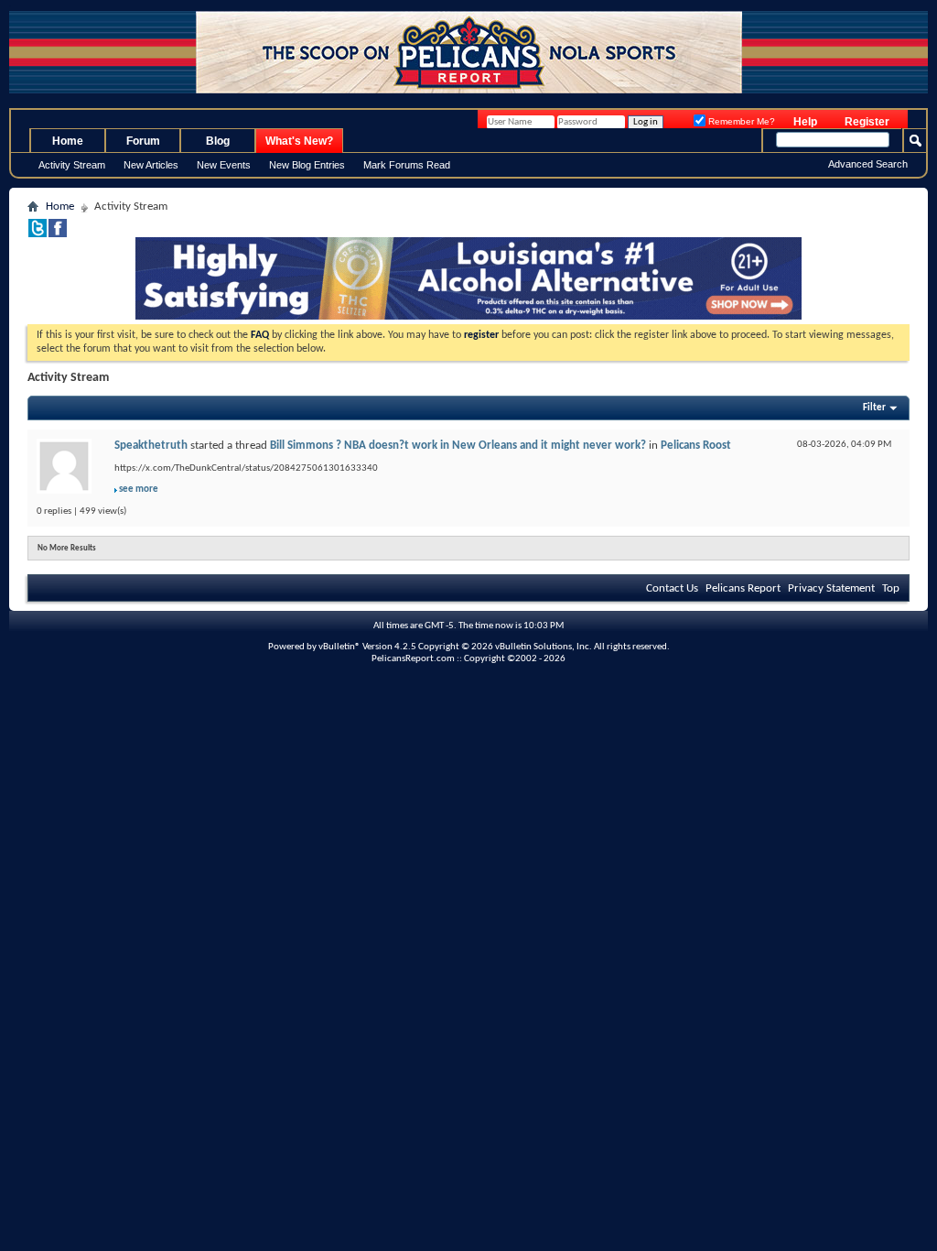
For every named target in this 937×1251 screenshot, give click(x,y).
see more (138, 489)
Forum (143, 141)
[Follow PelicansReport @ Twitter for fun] (37, 234)
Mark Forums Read (406, 164)
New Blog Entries (307, 164)
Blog (218, 141)
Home (67, 141)
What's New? (299, 141)
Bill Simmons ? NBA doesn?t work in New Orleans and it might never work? (458, 445)
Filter (874, 408)
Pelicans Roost (696, 445)
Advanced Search (868, 163)
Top (890, 588)
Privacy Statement (831, 588)
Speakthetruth (151, 445)
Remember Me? (740, 121)
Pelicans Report (743, 588)
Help (805, 121)
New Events (224, 164)
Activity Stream (71, 164)
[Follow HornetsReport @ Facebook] (58, 234)
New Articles (151, 164)
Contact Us (672, 588)
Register (867, 121)
